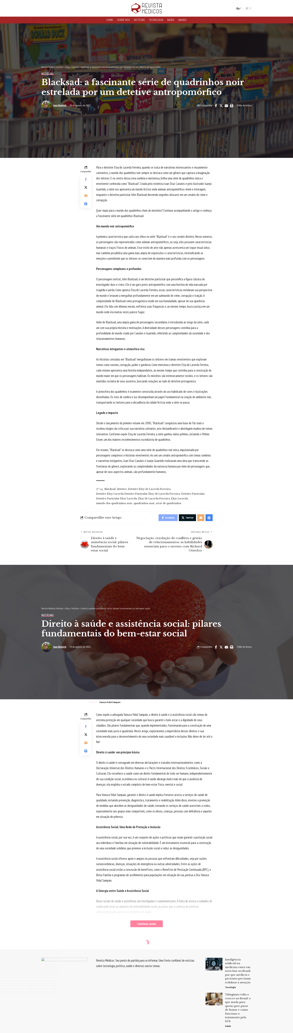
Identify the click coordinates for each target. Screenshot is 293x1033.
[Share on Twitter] (221, 105)
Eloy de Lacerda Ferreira (154, 498)
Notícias (47, 73)
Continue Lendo (146, 924)
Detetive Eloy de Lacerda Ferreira (149, 489)
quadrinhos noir (144, 503)
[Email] (226, 105)
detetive (122, 489)
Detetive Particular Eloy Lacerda (116, 498)
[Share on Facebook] (215, 105)
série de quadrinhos (168, 503)
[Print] (231, 105)
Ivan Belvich (59, 105)
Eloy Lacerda (179, 498)
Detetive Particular (193, 493)
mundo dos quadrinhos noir (114, 503)
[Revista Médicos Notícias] (146, 8)
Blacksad (109, 489)
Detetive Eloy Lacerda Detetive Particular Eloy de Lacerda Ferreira (138, 493)
